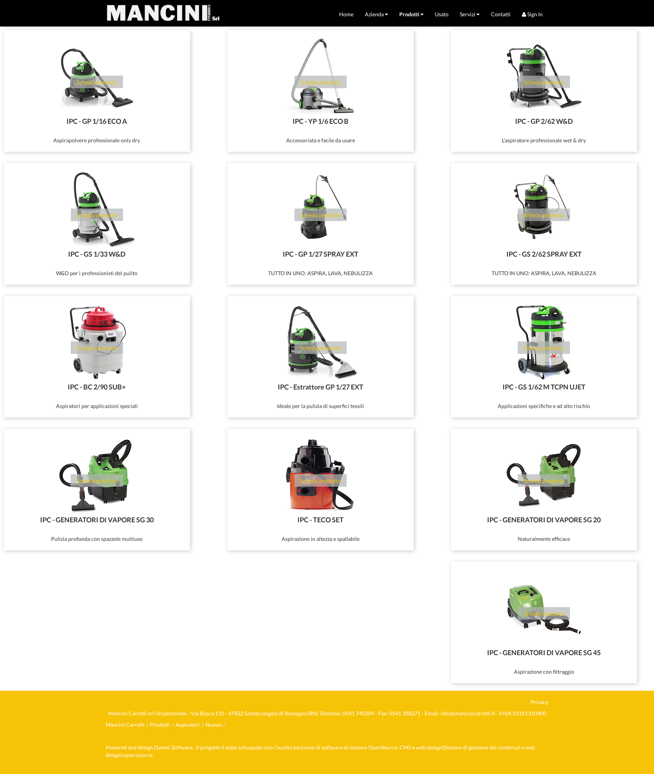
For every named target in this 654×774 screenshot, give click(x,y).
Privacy (539, 702)
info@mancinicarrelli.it (468, 713)
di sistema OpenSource (370, 747)
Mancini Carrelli (125, 724)
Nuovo (213, 724)
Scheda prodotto (96, 82)
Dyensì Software (174, 747)
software (332, 747)
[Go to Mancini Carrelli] (163, 13)
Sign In (534, 14)
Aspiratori (188, 724)
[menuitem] (346, 14)
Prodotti (160, 724)
